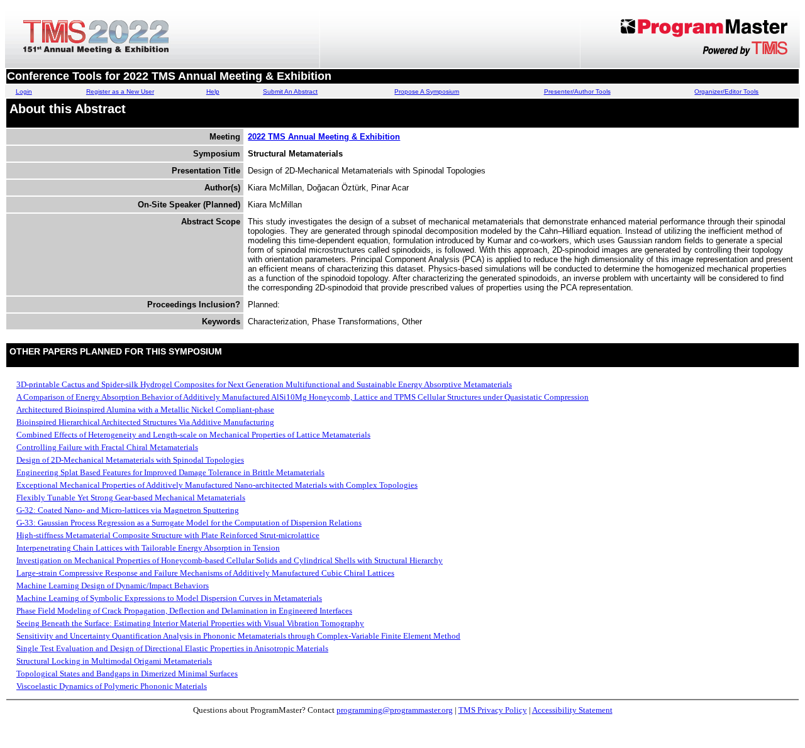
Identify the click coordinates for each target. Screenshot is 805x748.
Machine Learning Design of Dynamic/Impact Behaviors (112, 585)
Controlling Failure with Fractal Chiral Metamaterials (107, 447)
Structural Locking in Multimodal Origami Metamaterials (114, 661)
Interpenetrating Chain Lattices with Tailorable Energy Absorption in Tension (148, 548)
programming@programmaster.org (394, 710)
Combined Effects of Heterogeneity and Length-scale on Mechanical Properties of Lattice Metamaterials (193, 434)
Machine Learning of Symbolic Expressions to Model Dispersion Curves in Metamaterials (169, 598)
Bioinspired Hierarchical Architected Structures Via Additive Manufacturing (145, 422)
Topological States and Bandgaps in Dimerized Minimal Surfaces (127, 673)
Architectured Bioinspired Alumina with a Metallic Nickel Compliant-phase (145, 409)
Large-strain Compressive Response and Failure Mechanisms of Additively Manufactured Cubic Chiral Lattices (205, 573)
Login (24, 91)
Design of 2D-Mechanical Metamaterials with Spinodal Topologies (130, 460)
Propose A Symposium (426, 91)
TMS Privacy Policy (492, 710)
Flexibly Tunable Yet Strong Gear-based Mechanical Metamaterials (130, 497)
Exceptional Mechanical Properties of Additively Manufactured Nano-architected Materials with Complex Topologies (217, 485)
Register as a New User (120, 91)
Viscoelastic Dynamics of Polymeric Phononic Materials (111, 686)
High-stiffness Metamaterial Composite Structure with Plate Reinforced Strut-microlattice (167, 535)
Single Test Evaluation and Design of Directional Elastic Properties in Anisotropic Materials (172, 648)
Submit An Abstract (290, 91)
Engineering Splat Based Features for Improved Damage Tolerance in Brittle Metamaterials (170, 472)
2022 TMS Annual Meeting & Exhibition (324, 136)
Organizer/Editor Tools (726, 91)
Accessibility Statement (572, 710)
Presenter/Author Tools (577, 91)
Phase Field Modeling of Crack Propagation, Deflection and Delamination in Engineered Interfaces (184, 610)
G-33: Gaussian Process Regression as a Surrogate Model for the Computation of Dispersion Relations (189, 522)
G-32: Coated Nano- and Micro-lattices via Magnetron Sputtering (127, 510)
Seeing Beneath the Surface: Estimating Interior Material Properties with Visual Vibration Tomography (190, 623)
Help (212, 91)
